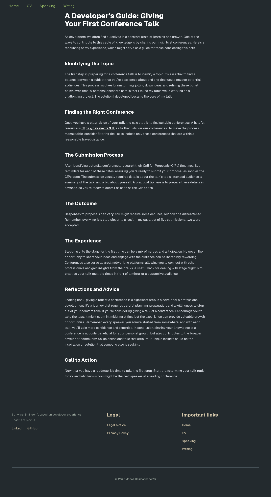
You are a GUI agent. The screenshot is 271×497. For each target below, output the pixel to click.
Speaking (47, 6)
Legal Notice (116, 425)
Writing (69, 6)
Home (14, 6)
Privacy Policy (118, 433)
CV (29, 6)
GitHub (32, 428)
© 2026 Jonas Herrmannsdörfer (135, 479)
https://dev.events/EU (98, 128)
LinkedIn (18, 428)
